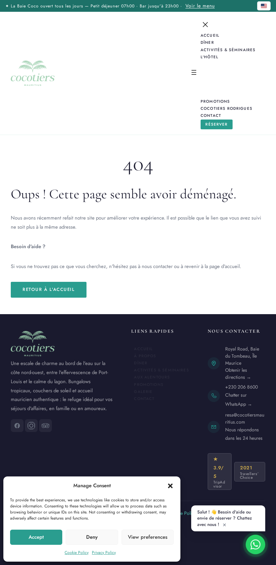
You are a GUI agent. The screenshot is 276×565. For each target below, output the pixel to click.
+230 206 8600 (241, 387)
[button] (170, 486)
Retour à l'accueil (48, 289)
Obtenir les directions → (238, 373)
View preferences (147, 537)
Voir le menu (200, 5)
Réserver (216, 124)
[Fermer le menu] (205, 24)
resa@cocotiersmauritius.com (244, 418)
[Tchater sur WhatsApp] (255, 544)
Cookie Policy (77, 553)
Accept (36, 537)
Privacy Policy (104, 553)
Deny (92, 537)
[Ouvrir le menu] (194, 73)
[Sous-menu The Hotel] (224, 57)
